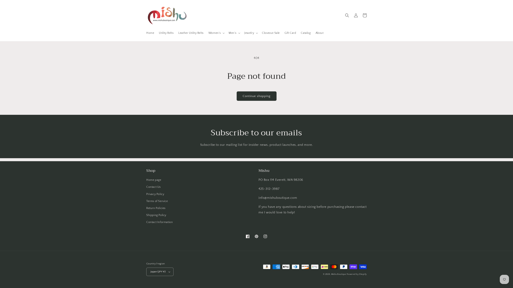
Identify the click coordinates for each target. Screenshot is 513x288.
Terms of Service (157, 201)
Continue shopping (257, 96)
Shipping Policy (156, 215)
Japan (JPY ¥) (158, 271)
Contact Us (153, 187)
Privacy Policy (155, 194)
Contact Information (159, 222)
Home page (153, 180)
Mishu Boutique (338, 274)
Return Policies (156, 208)
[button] (216, 33)
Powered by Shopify (357, 274)
